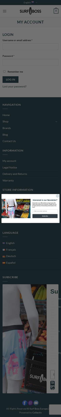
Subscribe (45, 216)
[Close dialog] (57, 196)
